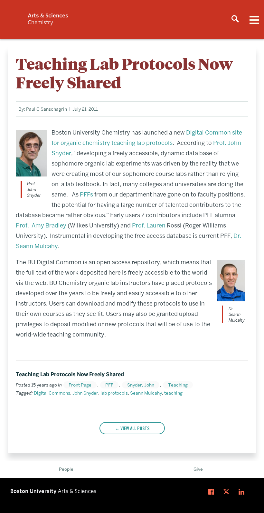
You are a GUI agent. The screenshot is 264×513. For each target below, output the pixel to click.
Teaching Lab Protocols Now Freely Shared (70, 374)
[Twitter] (227, 492)
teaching (173, 393)
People (66, 469)
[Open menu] (254, 19)
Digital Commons (52, 393)
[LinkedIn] (243, 492)
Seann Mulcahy (146, 393)
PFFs (86, 194)
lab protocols (114, 393)
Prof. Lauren (148, 225)
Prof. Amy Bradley (41, 225)
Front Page (80, 385)
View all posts (134, 428)
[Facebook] (212, 492)
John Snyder (85, 393)
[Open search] (235, 19)
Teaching (178, 385)
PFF (109, 385)
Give (198, 469)
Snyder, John (140, 385)
